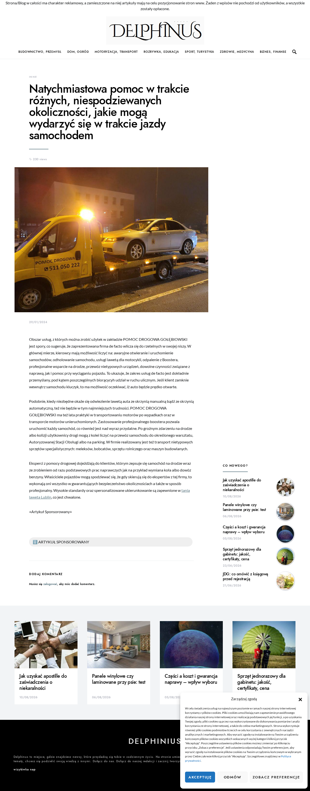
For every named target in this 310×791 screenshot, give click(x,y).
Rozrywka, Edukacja (161, 52)
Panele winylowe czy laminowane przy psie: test (244, 507)
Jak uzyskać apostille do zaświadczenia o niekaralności (242, 485)
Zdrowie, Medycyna (237, 52)
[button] (300, 698)
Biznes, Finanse (273, 52)
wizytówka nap (25, 769)
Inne (33, 77)
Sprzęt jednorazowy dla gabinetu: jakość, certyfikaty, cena (242, 554)
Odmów (232, 777)
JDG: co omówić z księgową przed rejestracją (245, 576)
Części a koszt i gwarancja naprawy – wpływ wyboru (244, 530)
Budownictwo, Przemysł (40, 52)
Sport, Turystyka (199, 52)
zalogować (50, 584)
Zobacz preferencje (276, 777)
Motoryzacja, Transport (116, 52)
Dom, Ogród (78, 52)
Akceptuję (200, 777)
